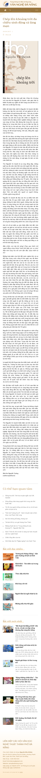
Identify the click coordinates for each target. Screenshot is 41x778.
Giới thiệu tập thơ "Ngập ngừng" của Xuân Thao (20, 541)
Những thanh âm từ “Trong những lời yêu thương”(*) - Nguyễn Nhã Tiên (18, 527)
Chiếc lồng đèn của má (12, 537)
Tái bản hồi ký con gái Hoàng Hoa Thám (18, 522)
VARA (21, 772)
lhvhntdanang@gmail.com (15, 761)
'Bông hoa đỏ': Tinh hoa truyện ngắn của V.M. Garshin (19, 497)
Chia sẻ (8, 34)
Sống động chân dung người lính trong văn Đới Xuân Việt (20, 502)
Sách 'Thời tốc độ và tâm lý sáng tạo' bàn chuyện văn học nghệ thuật (21, 533)
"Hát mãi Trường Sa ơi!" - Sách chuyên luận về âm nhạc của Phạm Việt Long (21, 514)
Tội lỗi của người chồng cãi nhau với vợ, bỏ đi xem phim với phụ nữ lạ (21, 508)
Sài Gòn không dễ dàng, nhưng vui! (16, 519)
